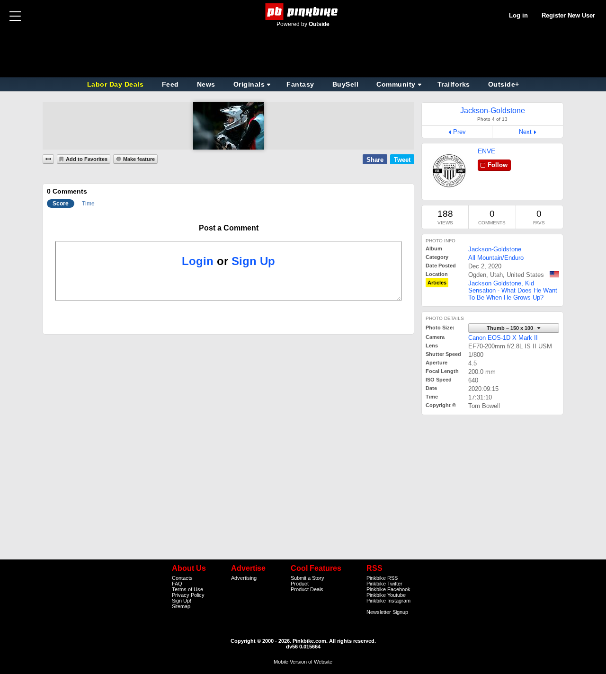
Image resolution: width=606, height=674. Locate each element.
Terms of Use (187, 589)
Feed (170, 84)
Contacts (182, 578)
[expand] (48, 159)
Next (525, 131)
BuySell (345, 84)
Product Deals (307, 589)
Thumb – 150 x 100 (511, 328)
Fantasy (300, 84)
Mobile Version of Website (303, 662)
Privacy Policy (188, 595)
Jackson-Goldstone (494, 249)
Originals (249, 84)
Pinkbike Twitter (384, 583)
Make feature (139, 159)
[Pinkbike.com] (303, 11)
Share (374, 159)
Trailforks (453, 84)
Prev (459, 131)
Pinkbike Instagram (388, 600)
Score (61, 203)
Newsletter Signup (387, 612)
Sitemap (181, 606)
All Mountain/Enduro (496, 257)
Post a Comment (228, 228)
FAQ (177, 583)
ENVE (486, 151)
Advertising (244, 578)
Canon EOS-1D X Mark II (503, 337)
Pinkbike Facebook (388, 589)
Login (198, 261)
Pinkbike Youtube (386, 595)
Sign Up (253, 261)
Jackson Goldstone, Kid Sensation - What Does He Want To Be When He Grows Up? (512, 290)
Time (88, 203)
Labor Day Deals (116, 84)
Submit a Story (307, 578)
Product (300, 583)
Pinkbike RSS (382, 578)
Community (396, 84)
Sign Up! (181, 600)
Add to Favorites (86, 159)
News (206, 84)
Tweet (402, 159)
